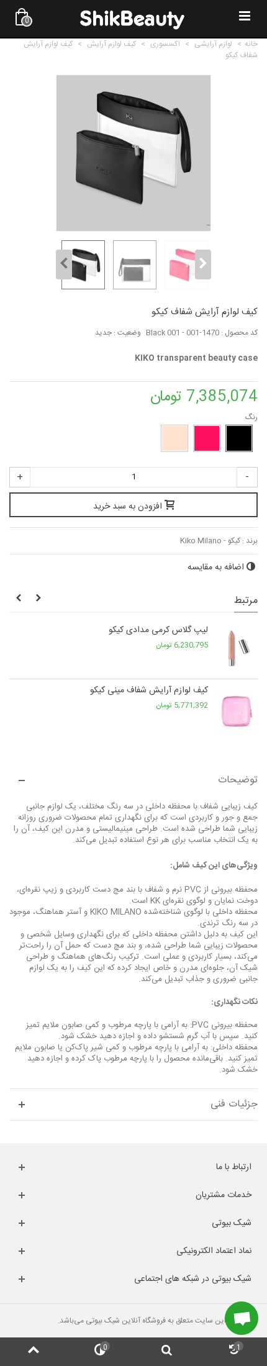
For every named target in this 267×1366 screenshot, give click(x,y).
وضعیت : (127, 332)
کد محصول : (239, 332)
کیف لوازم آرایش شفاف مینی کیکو (149, 690)
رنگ (250, 417)
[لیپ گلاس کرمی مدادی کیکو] (236, 649)
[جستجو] (167, 1351)
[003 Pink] (174, 438)
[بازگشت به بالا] (33, 1351)
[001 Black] (239, 438)
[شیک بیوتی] (132, 18)
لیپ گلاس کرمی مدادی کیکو (158, 630)
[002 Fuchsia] (206, 438)
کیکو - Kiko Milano (210, 541)
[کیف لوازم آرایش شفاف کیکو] (81, 265)
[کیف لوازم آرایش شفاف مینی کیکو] (236, 709)
